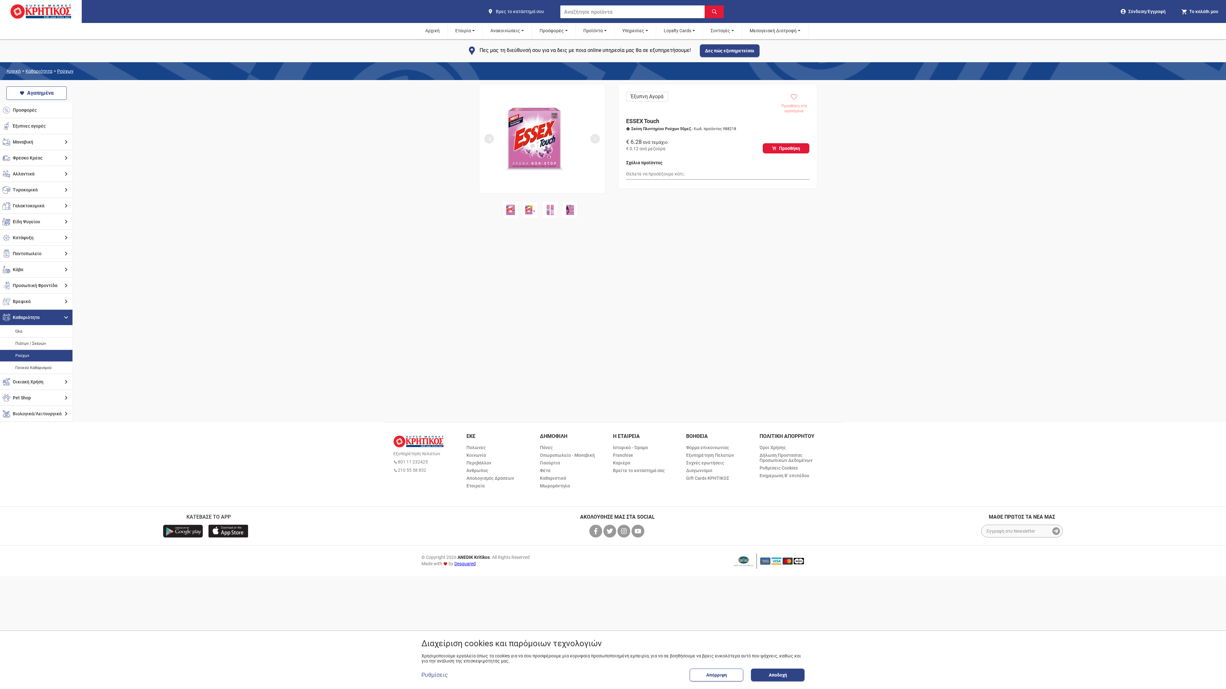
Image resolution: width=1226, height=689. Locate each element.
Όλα (18, 331)
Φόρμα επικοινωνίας (707, 447)
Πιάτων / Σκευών (30, 343)
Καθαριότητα (39, 71)
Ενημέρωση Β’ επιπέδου (784, 475)
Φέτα (545, 470)
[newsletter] (1056, 531)
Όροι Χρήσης (773, 447)
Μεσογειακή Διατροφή (773, 30)
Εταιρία (463, 30)
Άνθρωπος (477, 470)
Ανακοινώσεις (505, 30)
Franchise (623, 455)
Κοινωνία (476, 455)
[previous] (489, 139)
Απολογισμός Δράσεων (490, 478)
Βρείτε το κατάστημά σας (639, 470)
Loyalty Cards (677, 30)
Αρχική (432, 30)
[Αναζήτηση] (714, 11)
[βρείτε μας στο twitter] (610, 531)
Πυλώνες (476, 447)
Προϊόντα (593, 30)
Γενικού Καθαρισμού (33, 368)
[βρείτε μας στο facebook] (596, 531)
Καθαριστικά (553, 478)
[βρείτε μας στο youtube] (639, 531)
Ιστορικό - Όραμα (630, 447)
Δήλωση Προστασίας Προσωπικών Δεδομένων (786, 458)
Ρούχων (65, 71)
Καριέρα (621, 462)
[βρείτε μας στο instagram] (624, 531)
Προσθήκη (789, 148)
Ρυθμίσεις (434, 675)
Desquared (465, 563)
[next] (595, 139)
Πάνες (546, 447)
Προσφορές (552, 30)
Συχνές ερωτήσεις (705, 462)
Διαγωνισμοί (699, 470)
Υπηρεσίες (633, 30)
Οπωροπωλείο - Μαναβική (567, 455)
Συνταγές (720, 30)
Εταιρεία (475, 485)
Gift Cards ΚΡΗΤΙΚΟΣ (707, 478)
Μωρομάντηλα (555, 485)
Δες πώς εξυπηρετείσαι (729, 50)
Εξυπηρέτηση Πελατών (710, 455)
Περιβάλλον (478, 462)
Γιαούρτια (550, 462)
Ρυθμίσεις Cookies (779, 467)
